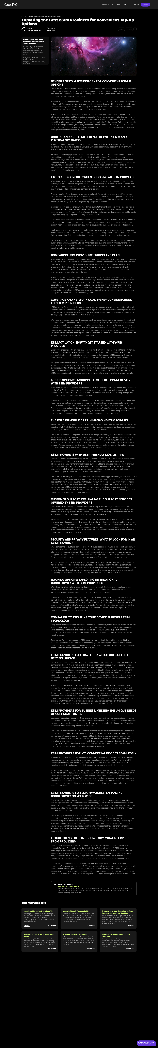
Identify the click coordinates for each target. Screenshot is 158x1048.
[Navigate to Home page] (11, 4)
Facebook (129, 29)
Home (22, 16)
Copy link (121, 29)
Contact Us (127, 5)
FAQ (113, 5)
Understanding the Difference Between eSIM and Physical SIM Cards (33, 52)
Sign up (145, 4)
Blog (119, 5)
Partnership (106, 5)
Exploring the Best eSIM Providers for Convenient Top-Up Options (45, 16)
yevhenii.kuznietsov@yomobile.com (68, 886)
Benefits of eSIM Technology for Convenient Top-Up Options (33, 47)
